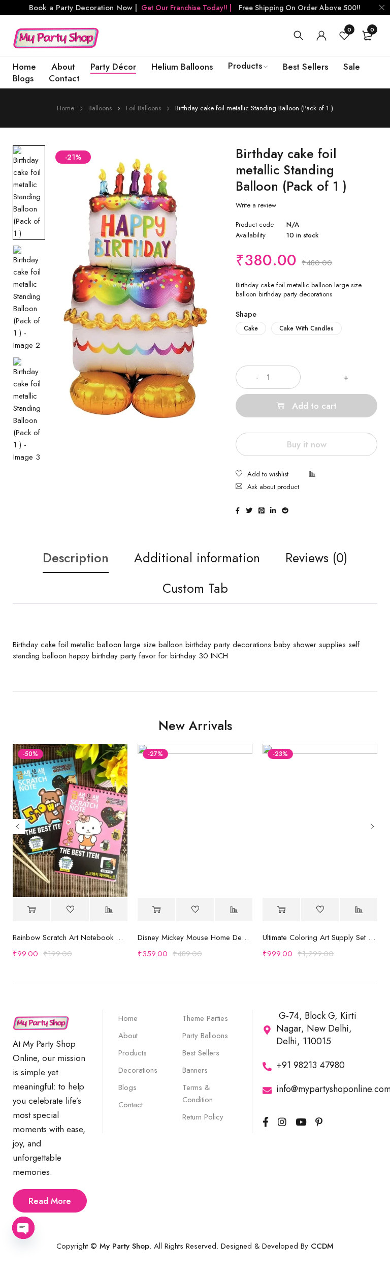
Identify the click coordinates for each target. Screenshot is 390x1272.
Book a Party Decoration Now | (83, 7)
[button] (156, 910)
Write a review (256, 205)
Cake (251, 328)
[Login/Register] (321, 35)
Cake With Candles (306, 328)
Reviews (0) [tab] (316, 558)
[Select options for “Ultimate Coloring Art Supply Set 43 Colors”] (281, 910)
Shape (246, 314)
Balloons (100, 108)
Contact (130, 1104)
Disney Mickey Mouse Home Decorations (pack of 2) (195, 937)
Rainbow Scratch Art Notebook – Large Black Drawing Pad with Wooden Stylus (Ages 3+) (70, 937)
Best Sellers (200, 1052)
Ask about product (273, 487)
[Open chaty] (23, 1228)
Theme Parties (205, 1018)
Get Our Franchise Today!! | (186, 8)
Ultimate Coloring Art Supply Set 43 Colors (320, 937)
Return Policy (202, 1117)
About (128, 1035)
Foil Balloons (143, 108)
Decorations (137, 1070)
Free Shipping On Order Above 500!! (300, 8)
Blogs (127, 1087)
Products (132, 1052)
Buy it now (307, 444)
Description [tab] (76, 558)
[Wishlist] (262, 475)
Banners (195, 1070)
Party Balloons (205, 1035)
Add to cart (314, 406)
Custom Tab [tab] (195, 588)
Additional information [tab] (197, 558)
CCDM (322, 1246)
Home (65, 108)
